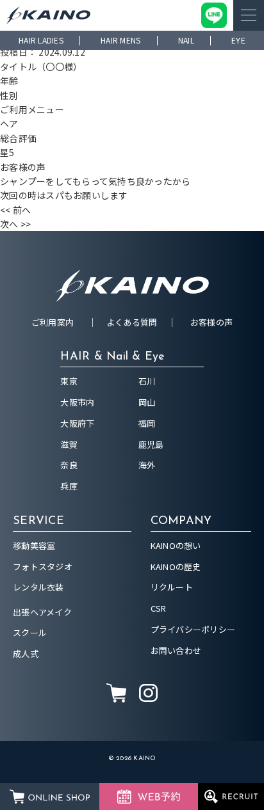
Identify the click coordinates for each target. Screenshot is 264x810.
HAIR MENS (120, 40)
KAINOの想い (176, 545)
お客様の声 (211, 322)
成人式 (25, 653)
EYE (238, 40)
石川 (147, 381)
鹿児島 (151, 444)
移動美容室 (34, 545)
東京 (69, 381)
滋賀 (69, 444)
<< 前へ (15, 209)
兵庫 (69, 486)
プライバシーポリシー (193, 629)
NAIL (186, 40)
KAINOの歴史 (176, 566)
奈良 (69, 465)
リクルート (172, 587)
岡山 (147, 402)
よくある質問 (132, 322)
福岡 (147, 423)
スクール (30, 632)
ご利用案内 (52, 322)
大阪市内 (77, 402)
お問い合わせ (176, 650)
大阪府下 (77, 423)
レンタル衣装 (38, 587)
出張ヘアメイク (42, 612)
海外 (147, 465)
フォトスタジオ (42, 566)
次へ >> (15, 224)
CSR (159, 608)
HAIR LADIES (41, 40)
